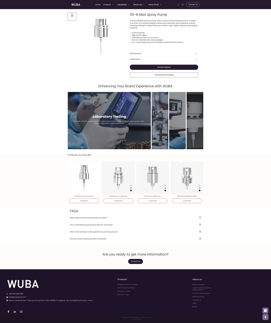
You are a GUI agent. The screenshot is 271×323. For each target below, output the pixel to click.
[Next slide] (122, 36)
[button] (72, 16)
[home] (75, 4)
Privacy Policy (137, 319)
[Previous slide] (80, 36)
